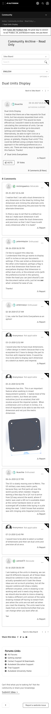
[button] (42, 188)
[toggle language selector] (37, 3)
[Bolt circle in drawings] (48, 90)
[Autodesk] (13, 3)
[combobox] (25, 62)
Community (7, 14)
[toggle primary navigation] (4, 3)
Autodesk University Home (20, 671)
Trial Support (13, 667)
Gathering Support (36, 107)
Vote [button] (10, 162)
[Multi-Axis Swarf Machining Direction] (42, 90)
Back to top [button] (5, 705)
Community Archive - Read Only (20, 21)
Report (42, 158)
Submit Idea (9, 692)
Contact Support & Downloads (21, 661)
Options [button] (43, 76)
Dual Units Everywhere (17, 154)
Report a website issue (36, 705)
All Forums (12, 654)
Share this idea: (9, 637)
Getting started (14, 657)
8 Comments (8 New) (37, 170)
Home (4, 21)
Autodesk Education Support (20, 664)
